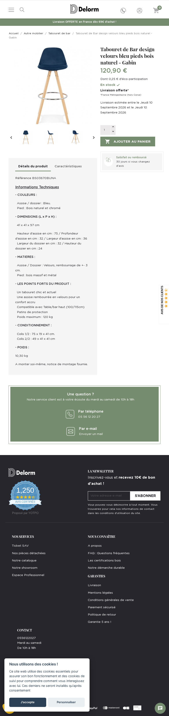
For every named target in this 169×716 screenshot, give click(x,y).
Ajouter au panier (128, 141)
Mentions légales (100, 592)
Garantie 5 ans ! (99, 621)
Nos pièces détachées (29, 553)
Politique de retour (102, 614)
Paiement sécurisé (102, 607)
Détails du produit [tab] (33, 166)
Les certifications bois (104, 560)
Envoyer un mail (91, 434)
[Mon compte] (139, 10)
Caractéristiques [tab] (68, 166)
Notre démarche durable (106, 567)
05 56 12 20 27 (89, 416)
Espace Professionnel (28, 575)
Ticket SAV (20, 545)
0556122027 (26, 638)
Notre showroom (24, 567)
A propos (95, 545)
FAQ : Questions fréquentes (109, 553)
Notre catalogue (24, 560)
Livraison (94, 585)
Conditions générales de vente (111, 600)
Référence (23, 178)
